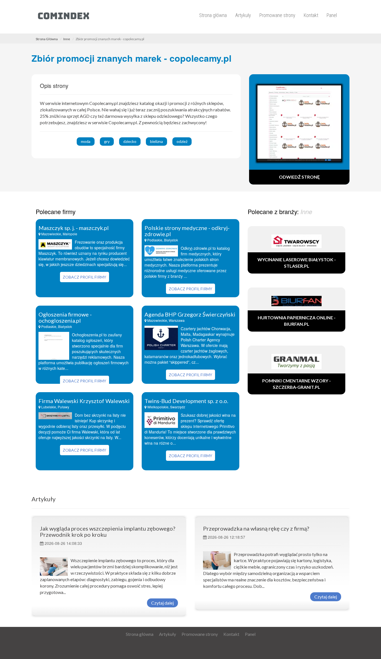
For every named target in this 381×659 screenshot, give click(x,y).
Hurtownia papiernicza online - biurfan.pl (297, 321)
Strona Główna (47, 39)
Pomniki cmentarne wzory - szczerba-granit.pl (296, 384)
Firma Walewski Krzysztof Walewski (84, 400)
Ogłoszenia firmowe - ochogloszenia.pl (65, 317)
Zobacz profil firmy (84, 277)
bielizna (156, 141)
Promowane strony (277, 15)
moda (85, 141)
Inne (66, 39)
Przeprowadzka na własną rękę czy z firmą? (256, 528)
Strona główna (213, 15)
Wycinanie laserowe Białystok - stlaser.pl (296, 263)
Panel (332, 15)
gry (107, 141)
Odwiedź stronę (299, 176)
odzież (182, 141)
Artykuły (243, 15)
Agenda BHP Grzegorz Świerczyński (189, 314)
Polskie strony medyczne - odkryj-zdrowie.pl (187, 230)
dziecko (129, 141)
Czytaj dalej (162, 602)
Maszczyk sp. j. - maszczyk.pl (73, 227)
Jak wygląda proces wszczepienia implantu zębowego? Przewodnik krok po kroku (107, 531)
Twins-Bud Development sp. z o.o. (186, 400)
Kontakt (311, 15)
